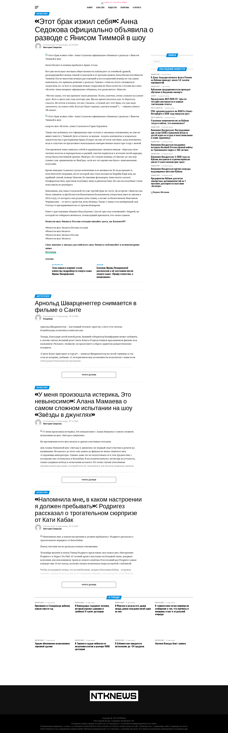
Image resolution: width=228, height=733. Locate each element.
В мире (90, 7)
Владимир (48, 319)
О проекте (137, 7)
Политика (124, 7)
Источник (50, 251)
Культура (100, 7)
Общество (112, 7)
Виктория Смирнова (52, 47)
